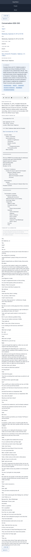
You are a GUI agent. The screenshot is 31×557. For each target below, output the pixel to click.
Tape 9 (3, 29)
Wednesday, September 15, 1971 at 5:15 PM (12, 34)
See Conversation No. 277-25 (10, 131)
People (15, 6)
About (15, 10)
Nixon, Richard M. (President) (9, 54)
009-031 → (5, 18)
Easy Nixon (15, 2)
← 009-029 (5, 15)
